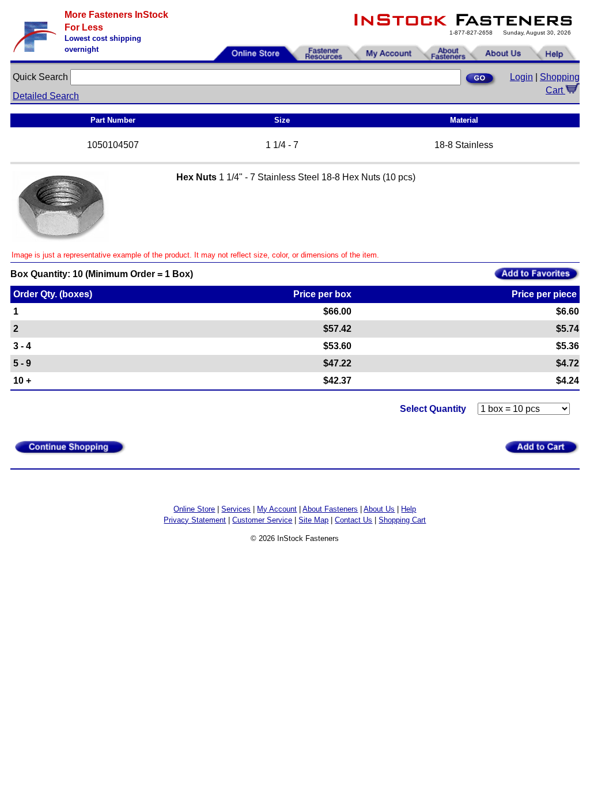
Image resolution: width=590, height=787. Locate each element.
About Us (379, 509)
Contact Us (353, 520)
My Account (277, 509)
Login (521, 77)
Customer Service (262, 520)
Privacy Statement (195, 520)
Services (236, 509)
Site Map (313, 520)
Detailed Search (46, 96)
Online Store (194, 509)
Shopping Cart (402, 520)
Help (408, 509)
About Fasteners (330, 509)
